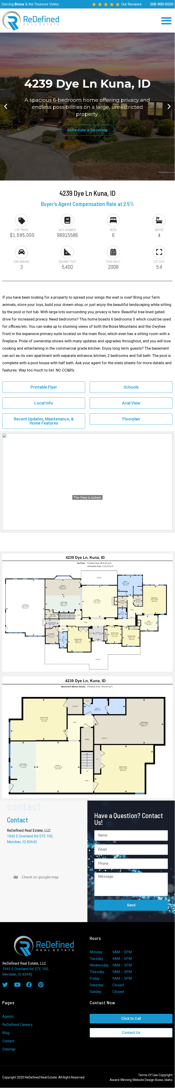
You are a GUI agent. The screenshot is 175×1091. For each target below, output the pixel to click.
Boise (19, 4)
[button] (166, 20)
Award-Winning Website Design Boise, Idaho (141, 1080)
